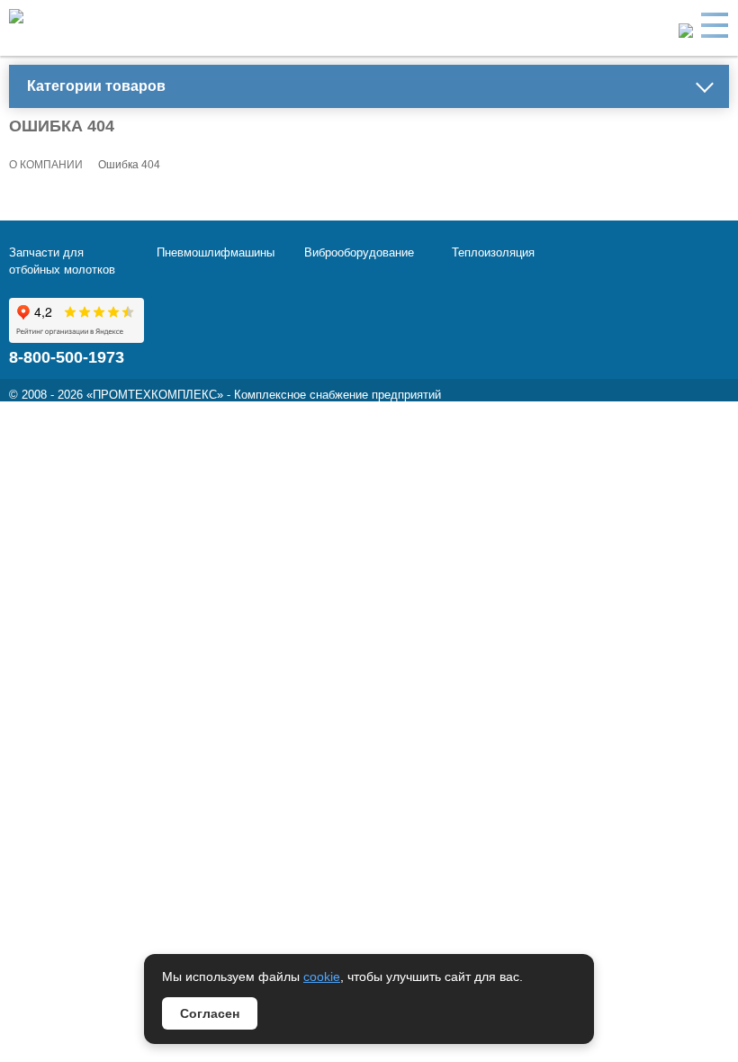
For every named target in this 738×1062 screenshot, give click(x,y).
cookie (321, 976)
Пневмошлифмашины (215, 252)
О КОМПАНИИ (46, 164)
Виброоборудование (359, 252)
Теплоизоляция (493, 252)
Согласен (209, 1013)
